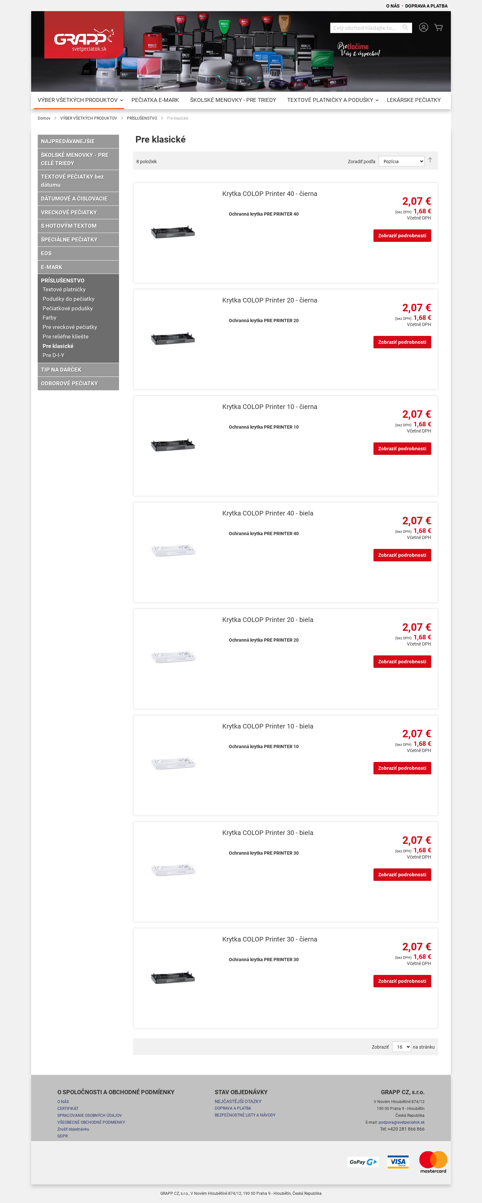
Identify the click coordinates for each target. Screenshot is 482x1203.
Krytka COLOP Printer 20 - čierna (269, 300)
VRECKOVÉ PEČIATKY (69, 212)
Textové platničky (64, 289)
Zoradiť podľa (361, 161)
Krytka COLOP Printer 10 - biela (267, 726)
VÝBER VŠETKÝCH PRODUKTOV (88, 118)
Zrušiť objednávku (73, 1129)
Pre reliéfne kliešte (66, 336)
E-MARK (51, 267)
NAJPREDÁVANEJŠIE (68, 141)
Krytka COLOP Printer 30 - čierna (269, 939)
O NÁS (393, 6)
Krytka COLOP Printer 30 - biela (267, 833)
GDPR (62, 1136)
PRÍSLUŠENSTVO (142, 118)
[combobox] (371, 28)
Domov (44, 118)
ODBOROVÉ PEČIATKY (69, 383)
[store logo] (85, 37)
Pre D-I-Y (53, 355)
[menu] (241, 100)
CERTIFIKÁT (67, 1108)
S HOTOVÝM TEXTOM (69, 226)
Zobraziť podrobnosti (402, 235)
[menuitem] (79, 100)
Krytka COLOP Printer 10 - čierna (269, 407)
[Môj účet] (424, 28)
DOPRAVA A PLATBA (426, 6)
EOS (46, 253)
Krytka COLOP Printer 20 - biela (267, 620)
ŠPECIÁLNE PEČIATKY (69, 239)
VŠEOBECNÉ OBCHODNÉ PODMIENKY (91, 1122)
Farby (49, 317)
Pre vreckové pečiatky (70, 327)
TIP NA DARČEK (61, 369)
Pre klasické (58, 346)
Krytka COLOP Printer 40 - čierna (269, 194)
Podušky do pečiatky (68, 299)
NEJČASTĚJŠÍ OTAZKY (238, 1101)
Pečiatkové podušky (68, 308)
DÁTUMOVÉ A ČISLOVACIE (74, 198)
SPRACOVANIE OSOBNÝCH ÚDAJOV (89, 1115)
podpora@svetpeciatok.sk (402, 1122)
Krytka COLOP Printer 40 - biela (267, 513)
